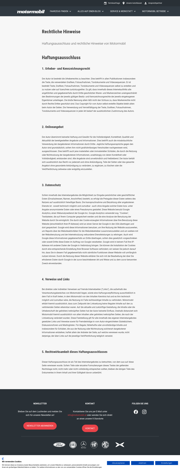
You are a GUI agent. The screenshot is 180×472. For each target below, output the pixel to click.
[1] (144, 412)
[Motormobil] (31, 11)
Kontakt (90, 428)
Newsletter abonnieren (40, 426)
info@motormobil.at (77, 415)
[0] (136, 412)
